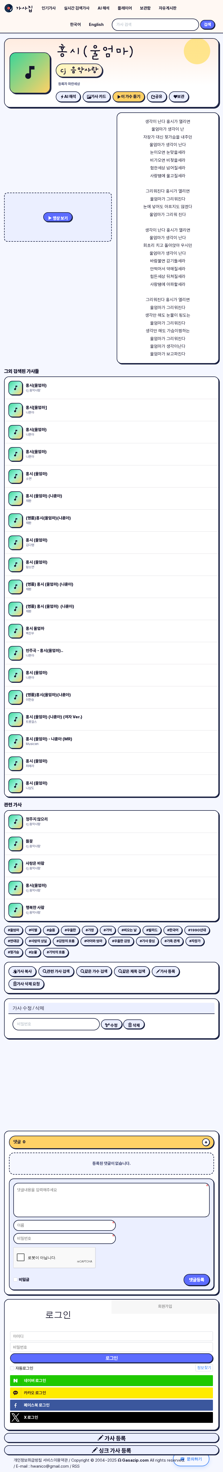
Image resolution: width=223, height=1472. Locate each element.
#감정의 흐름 (66, 941)
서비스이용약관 (55, 1460)
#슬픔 (51, 930)
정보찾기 (204, 1367)
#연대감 (13, 941)
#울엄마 (13, 930)
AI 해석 (104, 8)
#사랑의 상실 (38, 941)
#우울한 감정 (121, 941)
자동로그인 (24, 1368)
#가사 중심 (147, 941)
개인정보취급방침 (28, 1460)
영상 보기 (60, 218)
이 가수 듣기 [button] (130, 96)
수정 (113, 1025)
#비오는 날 (129, 930)
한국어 (75, 24)
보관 (180, 96)
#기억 (108, 930)
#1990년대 (197, 930)
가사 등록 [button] (114, 1438)
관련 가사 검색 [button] (58, 971)
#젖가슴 (13, 952)
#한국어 (172, 930)
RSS (76, 1466)
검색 (207, 24)
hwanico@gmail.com (50, 1466)
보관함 (145, 8)
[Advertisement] (111, 1083)
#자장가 (194, 941)
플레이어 (125, 8)
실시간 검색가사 (76, 8)
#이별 (33, 930)
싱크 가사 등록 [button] (114, 1450)
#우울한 (70, 930)
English (96, 24)
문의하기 (194, 1458)
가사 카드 (98, 96)
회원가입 (165, 1306)
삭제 (136, 1025)
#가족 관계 (172, 941)
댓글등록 (196, 1279)
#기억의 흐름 (56, 952)
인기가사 (49, 8)
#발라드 (151, 930)
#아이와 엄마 (93, 941)
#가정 (90, 930)
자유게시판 (167, 8)
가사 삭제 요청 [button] (28, 984)
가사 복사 (24, 971)
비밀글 (24, 1279)
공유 (158, 96)
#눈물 (33, 952)
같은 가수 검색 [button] (96, 971)
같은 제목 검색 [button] (133, 971)
